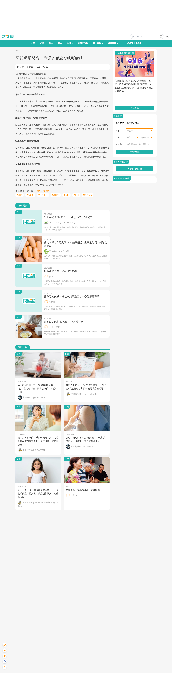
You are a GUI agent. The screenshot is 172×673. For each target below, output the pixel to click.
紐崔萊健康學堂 (134, 43)
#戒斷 (66, 195)
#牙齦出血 (43, 195)
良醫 (17, 51)
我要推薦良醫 (134, 168)
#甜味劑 (55, 195)
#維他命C (87, 195)
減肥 (42, 43)
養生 (51, 43)
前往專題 (134, 108)
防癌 (33, 43)
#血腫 (76, 195)
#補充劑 (30, 195)
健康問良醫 (83, 43)
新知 (60, 43)
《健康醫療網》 (44, 191)
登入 (168, 36)
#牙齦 (19, 195)
